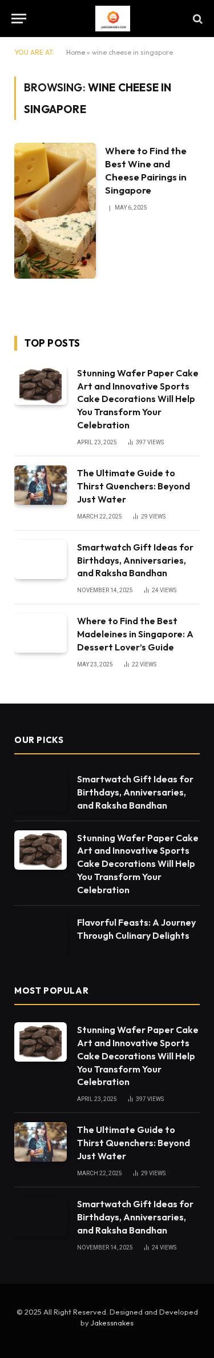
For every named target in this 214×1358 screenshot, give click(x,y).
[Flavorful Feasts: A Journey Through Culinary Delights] (40, 934)
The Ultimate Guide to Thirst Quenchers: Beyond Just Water (133, 486)
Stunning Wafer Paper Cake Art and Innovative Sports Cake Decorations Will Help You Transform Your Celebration (138, 399)
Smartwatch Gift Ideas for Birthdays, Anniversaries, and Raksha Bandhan (135, 560)
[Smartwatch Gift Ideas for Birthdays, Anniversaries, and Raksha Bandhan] (40, 559)
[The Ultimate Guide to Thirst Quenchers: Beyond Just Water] (40, 485)
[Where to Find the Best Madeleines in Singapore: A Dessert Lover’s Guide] (40, 633)
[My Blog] (112, 18)
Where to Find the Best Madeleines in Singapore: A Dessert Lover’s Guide (135, 634)
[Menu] (18, 18)
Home (75, 52)
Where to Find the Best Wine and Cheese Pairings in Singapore (146, 170)
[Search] (197, 18)
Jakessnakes (112, 1322)
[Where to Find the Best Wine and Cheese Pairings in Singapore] (55, 211)
